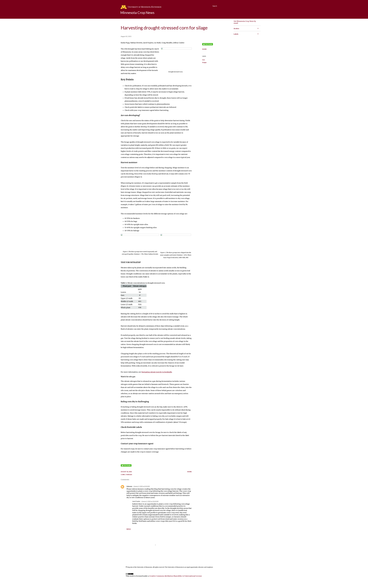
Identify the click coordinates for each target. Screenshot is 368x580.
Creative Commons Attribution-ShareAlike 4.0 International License (175, 576)
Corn (203, 60)
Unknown (129, 486)
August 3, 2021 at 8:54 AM (142, 486)
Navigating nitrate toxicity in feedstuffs (156, 372)
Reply (129, 529)
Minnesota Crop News (137, 12)
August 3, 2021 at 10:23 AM (150, 501)
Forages (204, 62)
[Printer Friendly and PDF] (126, 466)
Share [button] (204, 49)
